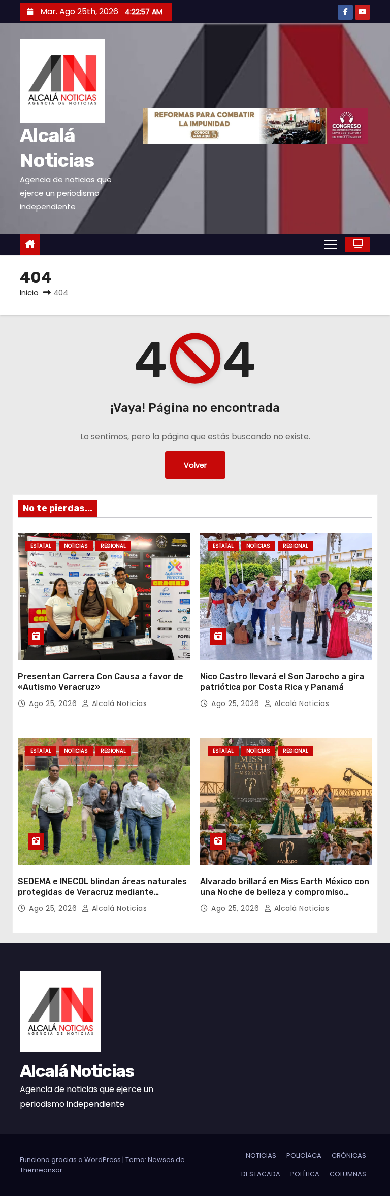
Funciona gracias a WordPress (71, 1160)
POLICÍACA (303, 1155)
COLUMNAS (348, 1174)
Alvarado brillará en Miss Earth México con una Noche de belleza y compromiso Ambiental (284, 892)
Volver (195, 465)
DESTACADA (260, 1174)
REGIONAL (113, 546)
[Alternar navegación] (330, 244)
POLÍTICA (304, 1174)
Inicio (29, 292)
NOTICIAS (76, 546)
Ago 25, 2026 (54, 703)
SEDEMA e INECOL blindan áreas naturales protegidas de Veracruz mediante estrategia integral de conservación (102, 892)
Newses (161, 1160)
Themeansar (41, 1170)
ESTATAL (40, 546)
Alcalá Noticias (118, 703)
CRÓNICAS (349, 1155)
